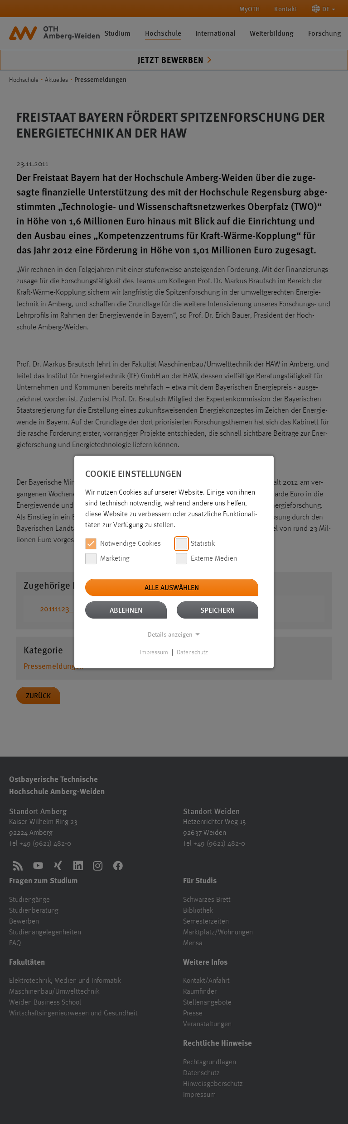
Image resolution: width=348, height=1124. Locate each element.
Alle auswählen (172, 587)
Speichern (217, 610)
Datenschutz (192, 652)
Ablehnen (126, 610)
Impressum (154, 652)
